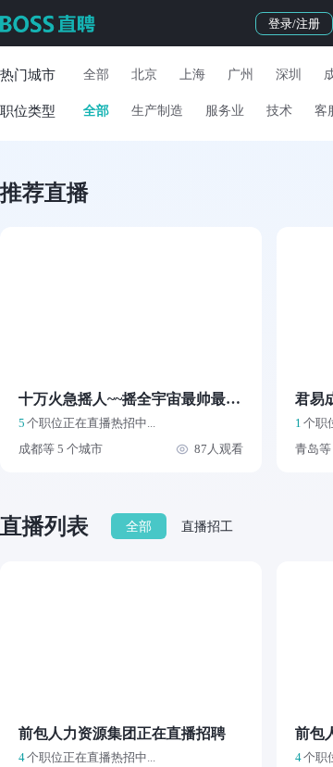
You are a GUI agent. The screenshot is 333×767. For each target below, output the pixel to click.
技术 (279, 111)
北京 (144, 75)
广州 (240, 75)
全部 (96, 75)
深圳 (289, 75)
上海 (192, 75)
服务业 (224, 111)
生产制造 (157, 111)
